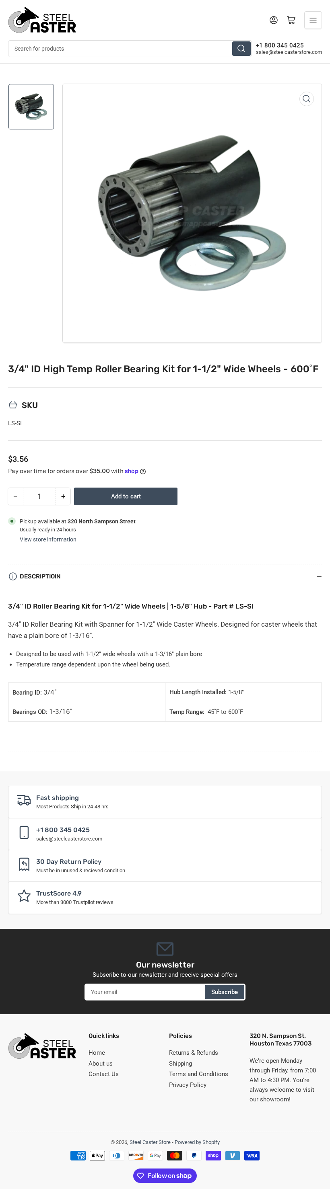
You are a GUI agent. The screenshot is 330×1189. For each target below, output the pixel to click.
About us (101, 1063)
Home (97, 1052)
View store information (48, 539)
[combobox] (130, 48)
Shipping (180, 1063)
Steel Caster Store (150, 1142)
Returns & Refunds (193, 1052)
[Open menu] (313, 20)
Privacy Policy (187, 1085)
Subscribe (224, 992)
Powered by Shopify (197, 1142)
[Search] (241, 48)
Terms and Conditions (198, 1074)
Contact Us (104, 1074)
